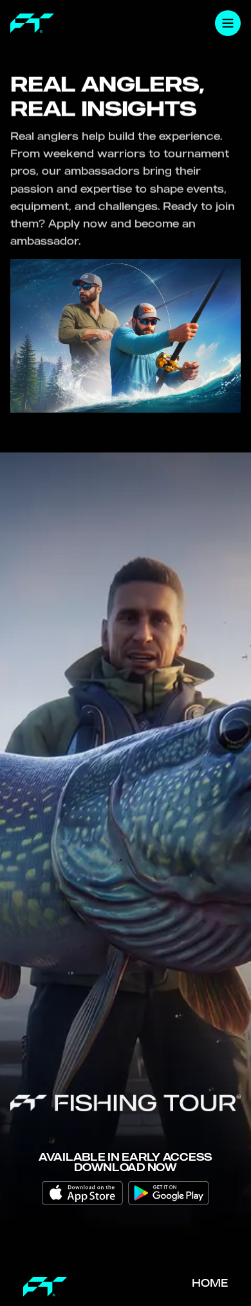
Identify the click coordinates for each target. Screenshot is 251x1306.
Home (210, 1282)
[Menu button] (228, 23)
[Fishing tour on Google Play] (168, 1193)
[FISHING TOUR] (32, 23)
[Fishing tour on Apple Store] (82, 1193)
